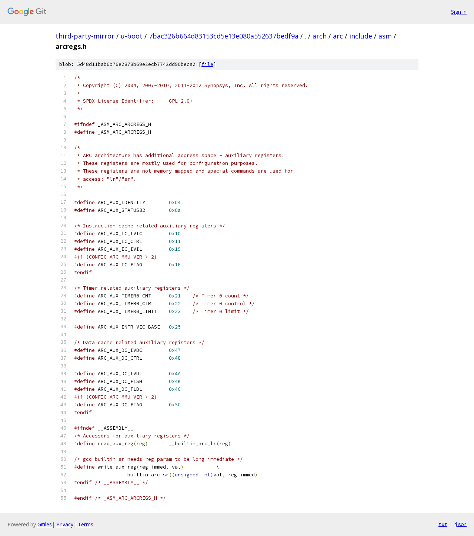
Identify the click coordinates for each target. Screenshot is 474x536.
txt (442, 524)
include (360, 35)
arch (320, 35)
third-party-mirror (85, 35)
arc (338, 35)
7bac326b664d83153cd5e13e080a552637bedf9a (223, 35)
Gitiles (44, 524)
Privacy (64, 524)
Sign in (459, 11)
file (207, 64)
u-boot (132, 35)
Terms (85, 524)
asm (385, 35)
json (461, 524)
